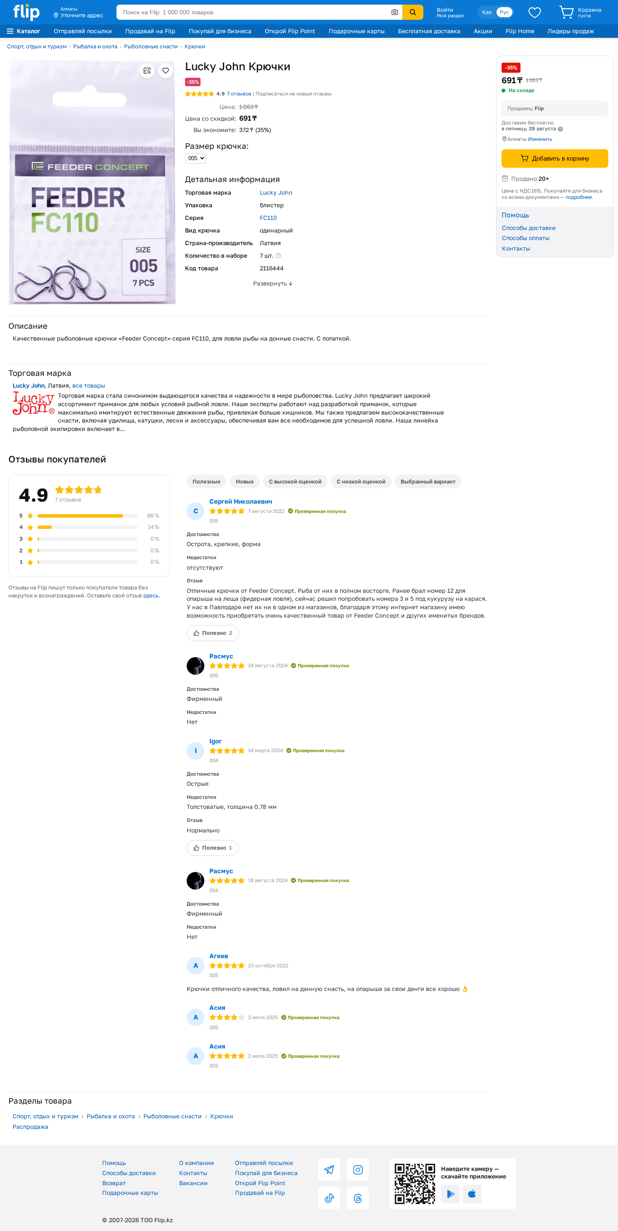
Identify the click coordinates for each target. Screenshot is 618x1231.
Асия (217, 1007)
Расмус (221, 656)
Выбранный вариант (428, 481)
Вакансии (193, 1182)
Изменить (540, 139)
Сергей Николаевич (240, 501)
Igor (215, 741)
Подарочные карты (357, 30)
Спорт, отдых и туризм (36, 46)
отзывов (239, 93)
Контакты (516, 248)
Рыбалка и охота (95, 46)
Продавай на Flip (150, 30)
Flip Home (520, 30)
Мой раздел (450, 15)
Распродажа (30, 1126)
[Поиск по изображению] (395, 12)
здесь (150, 595)
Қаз (486, 12)
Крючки (195, 46)
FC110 (268, 217)
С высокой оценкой (295, 481)
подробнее (578, 196)
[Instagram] (358, 1170)
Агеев (218, 955)
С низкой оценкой (361, 481)
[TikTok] (329, 1198)
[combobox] (259, 12)
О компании (196, 1162)
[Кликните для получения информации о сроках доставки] (560, 129)
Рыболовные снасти (151, 46)
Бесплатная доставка (429, 30)
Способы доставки (529, 227)
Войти (445, 10)
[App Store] (472, 1194)
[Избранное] (534, 12)
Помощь (114, 1162)
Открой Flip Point (290, 30)
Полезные (207, 481)
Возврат (114, 1182)
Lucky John (276, 192)
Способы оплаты (525, 237)
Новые (245, 481)
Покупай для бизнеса (220, 30)
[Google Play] (450, 1194)
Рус (504, 12)
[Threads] (358, 1198)
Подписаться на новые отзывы (294, 93)
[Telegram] (329, 1170)
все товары (88, 385)
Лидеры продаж (571, 30)
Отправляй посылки (83, 30)
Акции (483, 30)
